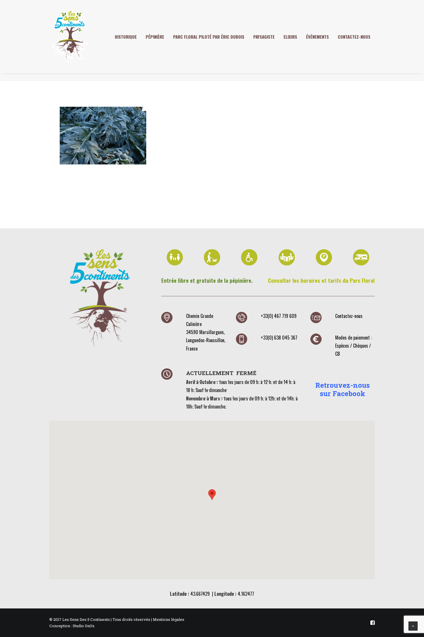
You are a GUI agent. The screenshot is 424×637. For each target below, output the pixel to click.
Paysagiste (264, 36)
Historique (126, 36)
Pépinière (155, 36)
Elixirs (290, 36)
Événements (317, 36)
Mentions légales (168, 619)
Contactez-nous (354, 36)
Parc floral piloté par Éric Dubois (208, 36)
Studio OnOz (84, 625)
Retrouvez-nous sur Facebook (342, 389)
